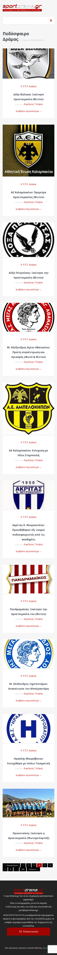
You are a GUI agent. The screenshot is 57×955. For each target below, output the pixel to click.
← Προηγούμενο (11, 865)
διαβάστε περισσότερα (29, 61)
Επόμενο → (33, 869)
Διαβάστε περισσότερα (28, 111)
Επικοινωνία (30, 931)
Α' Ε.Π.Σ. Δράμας (28, 86)
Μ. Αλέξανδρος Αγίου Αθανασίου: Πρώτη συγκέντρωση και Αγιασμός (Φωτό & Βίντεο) (28, 352)
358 (22, 869)
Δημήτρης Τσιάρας (33, 104)
